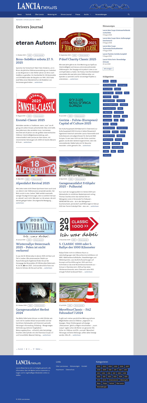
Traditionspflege (117, 147)
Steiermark (116, 143)
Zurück (19, 349)
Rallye (123, 132)
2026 (98, 380)
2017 (114, 373)
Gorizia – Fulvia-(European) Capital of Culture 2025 (78, 122)
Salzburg (118, 139)
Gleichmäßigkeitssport (110, 104)
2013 (125, 370)
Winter (121, 151)
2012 (120, 370)
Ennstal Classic (108, 93)
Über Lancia (39, 14)
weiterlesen (39, 82)
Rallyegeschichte (109, 136)
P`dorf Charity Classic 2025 (77, 59)
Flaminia (118, 93)
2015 (103, 373)
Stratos (125, 143)
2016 (109, 373)
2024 (73, 240)
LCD (116, 120)
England (117, 89)
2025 (29, 55)
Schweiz (106, 143)
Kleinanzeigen (75, 366)
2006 (121, 366)
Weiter (39, 349)
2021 (104, 376)
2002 (98, 366)
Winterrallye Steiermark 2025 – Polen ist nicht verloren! (33, 247)
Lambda (116, 116)
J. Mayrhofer (107, 112)
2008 (98, 370)
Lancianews (107, 120)
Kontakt (84, 366)
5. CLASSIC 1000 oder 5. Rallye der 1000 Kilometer (77, 245)
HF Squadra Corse (109, 108)
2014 (98, 373)
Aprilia (106, 81)
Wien (113, 151)
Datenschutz (70, 370)
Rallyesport (121, 136)
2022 (109, 376)
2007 (127, 366)
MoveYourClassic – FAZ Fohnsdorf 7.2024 (75, 311)
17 (34, 349)
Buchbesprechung (109, 85)
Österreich (107, 155)
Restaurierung (108, 139)
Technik (28, 14)
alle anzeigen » (108, 69)
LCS (122, 120)
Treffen (106, 151)
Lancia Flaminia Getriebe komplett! (115, 54)
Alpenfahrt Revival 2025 (33, 183)
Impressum (60, 370)
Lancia (125, 116)
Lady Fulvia (107, 116)
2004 (110, 366)
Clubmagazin (122, 85)
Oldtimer (106, 132)
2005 (115, 366)
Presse (78, 14)
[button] (129, 14)
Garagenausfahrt (109, 101)
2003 (104, 366)
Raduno (115, 132)
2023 (114, 376)
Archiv (86, 14)
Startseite (19, 20)
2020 (98, 376)
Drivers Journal (66, 14)
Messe (106, 124)
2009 (104, 370)
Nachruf (113, 124)
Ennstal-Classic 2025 (30, 120)
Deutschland (108, 89)
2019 (124, 373)
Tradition (106, 147)
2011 (115, 370)
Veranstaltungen (101, 14)
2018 (119, 373)
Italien (120, 108)
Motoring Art (52, 14)
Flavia (126, 93)
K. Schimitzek (119, 112)
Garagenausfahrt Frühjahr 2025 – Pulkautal (77, 185)
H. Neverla (124, 104)
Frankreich (107, 97)
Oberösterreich (122, 128)
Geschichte (121, 101)
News (20, 14)
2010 (110, 370)
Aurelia (113, 81)
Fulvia (116, 97)
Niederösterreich (109, 128)
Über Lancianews (62, 366)
